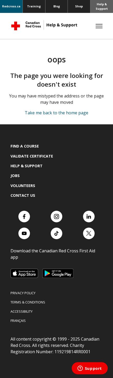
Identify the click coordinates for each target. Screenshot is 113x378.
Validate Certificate (32, 156)
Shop (79, 6)
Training (34, 6)
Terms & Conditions (28, 302)
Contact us (23, 195)
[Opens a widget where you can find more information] (89, 368)
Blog (56, 6)
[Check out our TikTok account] (56, 233)
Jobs (15, 175)
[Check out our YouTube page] (24, 233)
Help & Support (102, 6)
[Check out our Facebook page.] (24, 216)
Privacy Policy (23, 293)
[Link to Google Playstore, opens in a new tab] (57, 273)
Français (18, 320)
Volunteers (23, 185)
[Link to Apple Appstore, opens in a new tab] (24, 273)
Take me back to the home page (56, 113)
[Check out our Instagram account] (56, 216)
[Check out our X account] (89, 233)
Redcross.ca (11, 6)
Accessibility (22, 311)
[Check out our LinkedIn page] (89, 216)
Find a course (25, 146)
